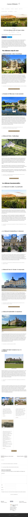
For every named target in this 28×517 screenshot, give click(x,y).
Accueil (3, 34)
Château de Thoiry (12, 158)
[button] (14, 89)
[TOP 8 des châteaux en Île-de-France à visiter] (14, 20)
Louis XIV (21, 215)
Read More (14, 510)
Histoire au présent (4, 11)
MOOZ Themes (12, 515)
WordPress (18, 515)
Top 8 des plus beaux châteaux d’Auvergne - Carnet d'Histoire (10, 463)
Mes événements (10, 11)
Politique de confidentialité (22, 502)
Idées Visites (14, 28)
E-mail (2, 487)
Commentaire (3, 474)
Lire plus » (17, 417)
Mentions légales (21, 501)
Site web (2, 489)
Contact (15, 11)
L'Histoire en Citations (4, 502)
